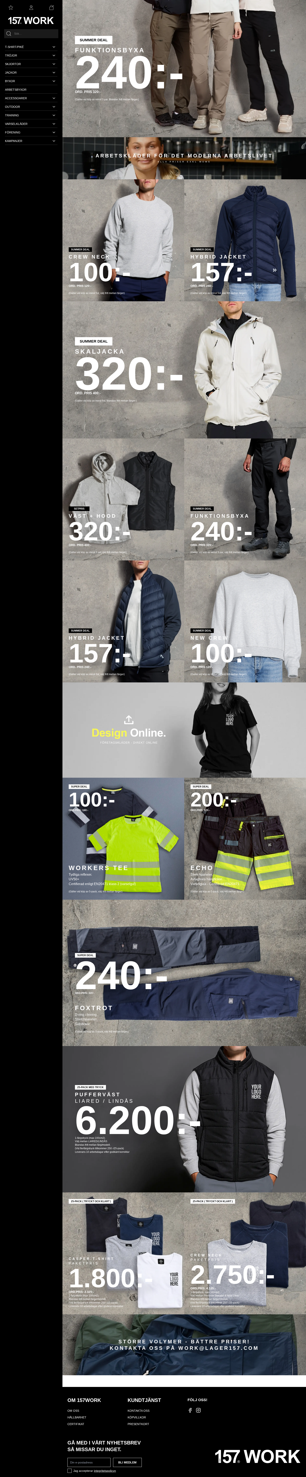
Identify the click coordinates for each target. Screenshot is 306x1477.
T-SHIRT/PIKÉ (14, 47)
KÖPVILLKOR (137, 1417)
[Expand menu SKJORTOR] (53, 64)
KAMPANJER (13, 141)
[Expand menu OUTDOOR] (53, 107)
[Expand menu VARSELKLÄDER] (53, 124)
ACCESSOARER (16, 98)
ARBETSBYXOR (15, 89)
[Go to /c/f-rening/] (184, 1344)
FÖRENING (12, 132)
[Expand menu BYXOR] (53, 81)
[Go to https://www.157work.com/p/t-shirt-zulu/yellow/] (123, 839)
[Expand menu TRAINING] (53, 115)
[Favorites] (11, 7)
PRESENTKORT (138, 1424)
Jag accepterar (94, 1470)
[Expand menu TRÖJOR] (53, 55)
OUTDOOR (12, 106)
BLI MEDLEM (127, 1462)
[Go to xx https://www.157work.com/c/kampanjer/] (184, 729)
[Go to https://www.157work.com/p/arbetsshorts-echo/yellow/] (245, 839)
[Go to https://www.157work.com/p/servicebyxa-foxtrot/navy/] (184, 973)
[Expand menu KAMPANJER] (53, 141)
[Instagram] (198, 1410)
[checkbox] (69, 1471)
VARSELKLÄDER (16, 124)
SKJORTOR (13, 64)
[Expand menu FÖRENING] (53, 132)
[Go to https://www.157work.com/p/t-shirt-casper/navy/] (123, 1253)
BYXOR (10, 81)
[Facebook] (190, 1410)
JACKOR (11, 72)
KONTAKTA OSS (138, 1410)
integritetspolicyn (105, 1470)
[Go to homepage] (31, 20)
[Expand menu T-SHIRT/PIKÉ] (53, 47)
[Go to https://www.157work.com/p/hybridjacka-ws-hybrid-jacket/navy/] (245, 240)
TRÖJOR (11, 55)
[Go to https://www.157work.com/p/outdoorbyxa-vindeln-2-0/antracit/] (245, 499)
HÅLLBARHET (76, 1417)
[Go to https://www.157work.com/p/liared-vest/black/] (184, 1119)
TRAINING (12, 115)
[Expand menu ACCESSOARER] (53, 98)
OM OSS (73, 1410)
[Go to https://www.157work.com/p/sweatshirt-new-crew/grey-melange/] (245, 621)
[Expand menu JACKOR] (53, 72)
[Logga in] (31, 7)
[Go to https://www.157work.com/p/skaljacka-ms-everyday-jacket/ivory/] (184, 369)
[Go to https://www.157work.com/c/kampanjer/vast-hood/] (123, 499)
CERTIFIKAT (75, 1424)
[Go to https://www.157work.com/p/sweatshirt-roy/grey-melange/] (123, 240)
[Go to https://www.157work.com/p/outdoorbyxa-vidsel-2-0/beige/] (184, 68)
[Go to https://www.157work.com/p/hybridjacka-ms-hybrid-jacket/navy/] (123, 621)
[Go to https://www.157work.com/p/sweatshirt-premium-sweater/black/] (245, 1253)
